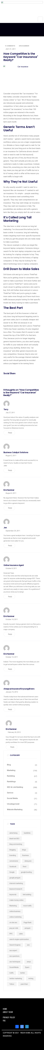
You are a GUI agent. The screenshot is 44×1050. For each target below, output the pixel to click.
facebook (12, 866)
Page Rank (27, 922)
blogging (12, 850)
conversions (13, 861)
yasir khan (24, 984)
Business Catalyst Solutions (15, 452)
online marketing (15, 917)
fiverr (25, 866)
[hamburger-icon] (40, 19)
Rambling (11, 776)
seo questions (14, 956)
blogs (24, 850)
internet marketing (16, 883)
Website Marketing (14, 809)
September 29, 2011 (13, 531)
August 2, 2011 (11, 455)
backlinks (27, 833)
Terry (5, 409)
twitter (22, 973)
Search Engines (15, 945)
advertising (13, 833)
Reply (10, 433)
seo (28, 945)
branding (12, 855)
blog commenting (15, 844)
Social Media (12, 798)
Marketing (11, 770)
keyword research (15, 889)
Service (10, 793)
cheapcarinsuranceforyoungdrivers (19, 689)
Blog (9, 765)
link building (27, 894)
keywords (12, 894)
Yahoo (11, 984)
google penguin (14, 878)
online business (14, 911)
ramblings (11, 781)
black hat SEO (14, 838)
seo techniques (14, 962)
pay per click (13, 928)
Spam (27, 967)
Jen (5, 527)
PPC (11, 934)
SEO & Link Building (15, 787)
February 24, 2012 (14, 732)
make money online (16, 900)
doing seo (28, 861)
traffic (11, 973)
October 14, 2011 (12, 619)
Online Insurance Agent (13, 565)
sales (21, 934)
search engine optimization (19, 939)
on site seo (13, 922)
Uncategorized (13, 804)
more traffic (27, 906)
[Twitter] (22, 1026)
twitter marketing (15, 978)
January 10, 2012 (12, 692)
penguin (27, 928)
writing (30, 978)
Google (11, 872)
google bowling (26, 872)
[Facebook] (17, 1026)
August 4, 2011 (11, 493)
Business (25, 855)
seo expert (13, 950)
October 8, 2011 (11, 568)
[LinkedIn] (27, 1026)
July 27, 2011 (10, 412)
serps (29, 962)
